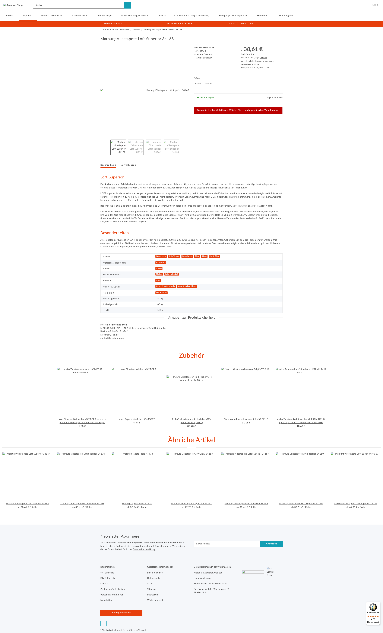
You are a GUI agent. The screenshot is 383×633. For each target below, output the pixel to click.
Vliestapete (161, 262)
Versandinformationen (111, 595)
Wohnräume (161, 256)
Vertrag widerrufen (121, 613)
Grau (158, 280)
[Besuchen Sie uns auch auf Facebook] (103, 623)
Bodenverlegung (202, 578)
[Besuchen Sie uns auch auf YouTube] (111, 623)
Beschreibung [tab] (108, 165)
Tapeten (208, 54)
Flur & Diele (214, 256)
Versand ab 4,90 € (113, 24)
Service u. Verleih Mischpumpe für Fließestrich (212, 591)
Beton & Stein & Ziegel (187, 286)
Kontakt (232, 24)
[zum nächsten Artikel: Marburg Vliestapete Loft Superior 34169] (279, 30)
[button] (355, 5)
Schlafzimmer (174, 256)
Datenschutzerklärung (144, 549)
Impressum (153, 595)
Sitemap (151, 589)
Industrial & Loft (171, 274)
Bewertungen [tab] (128, 165)
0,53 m (159, 268)
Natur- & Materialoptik (165, 286)
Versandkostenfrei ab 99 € (179, 24)
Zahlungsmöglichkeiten (112, 589)
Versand (263, 58)
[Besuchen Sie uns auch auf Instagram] (118, 623)
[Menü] (378, 603)
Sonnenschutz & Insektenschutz (210, 584)
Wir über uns (107, 573)
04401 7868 (247, 24)
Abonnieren (271, 544)
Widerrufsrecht (155, 600)
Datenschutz (153, 578)
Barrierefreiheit (155, 573)
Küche (204, 256)
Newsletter (106, 600)
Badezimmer (187, 256)
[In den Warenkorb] (102, 35)
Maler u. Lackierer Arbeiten (208, 573)
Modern (159, 274)
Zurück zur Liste (110, 30)
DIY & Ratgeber (286, 16)
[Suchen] (127, 5)
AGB (149, 584)
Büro (197, 256)
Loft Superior (161, 292)
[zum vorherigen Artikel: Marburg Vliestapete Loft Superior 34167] (273, 30)
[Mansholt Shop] (13, 5)
